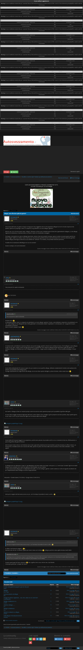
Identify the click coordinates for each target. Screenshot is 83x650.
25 (50, 594)
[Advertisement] (41, 158)
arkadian (77, 608)
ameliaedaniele (15, 336)
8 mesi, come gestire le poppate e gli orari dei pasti (16, 587)
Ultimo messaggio (70, 586)
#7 (78, 437)
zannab (77, 586)
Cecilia (5, 602)
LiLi (4, 606)
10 (50, 604)
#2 (78, 284)
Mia (4, 595)
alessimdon (12, 456)
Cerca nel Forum (64, 178)
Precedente (8, 573)
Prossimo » (14, 210)
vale (78, 612)
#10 (78, 537)
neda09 (5, 613)
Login (7, 172)
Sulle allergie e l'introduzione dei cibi (13, 615)
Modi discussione (75, 213)
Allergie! (6, 590)
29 (50, 590)
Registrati (14, 172)
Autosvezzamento (15, 177)
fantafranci (76, 615)
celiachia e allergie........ (9, 605)
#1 (78, 223)
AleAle (5, 588)
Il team (68, 639)
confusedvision (7, 599)
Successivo (14, 573)
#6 (78, 408)
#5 (78, 365)
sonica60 (77, 597)
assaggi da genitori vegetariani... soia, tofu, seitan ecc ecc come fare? (21, 597)
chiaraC (77, 594)
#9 (78, 491)
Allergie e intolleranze (9, 608)
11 (50, 601)
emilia (12, 402)
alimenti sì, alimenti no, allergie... (12, 612)
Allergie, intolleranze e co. (10, 601)
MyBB (9, 647)
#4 (78, 342)
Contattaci (59, 639)
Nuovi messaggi (75, 178)
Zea (4, 610)
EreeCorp (17, 647)
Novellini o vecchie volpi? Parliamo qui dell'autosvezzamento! (37, 177)
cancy (7, 278)
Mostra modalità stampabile (11, 620)
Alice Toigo (6, 592)
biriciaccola (14, 217)
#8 (78, 462)
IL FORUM (6, 177)
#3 (78, 310)
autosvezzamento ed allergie (11, 594)
